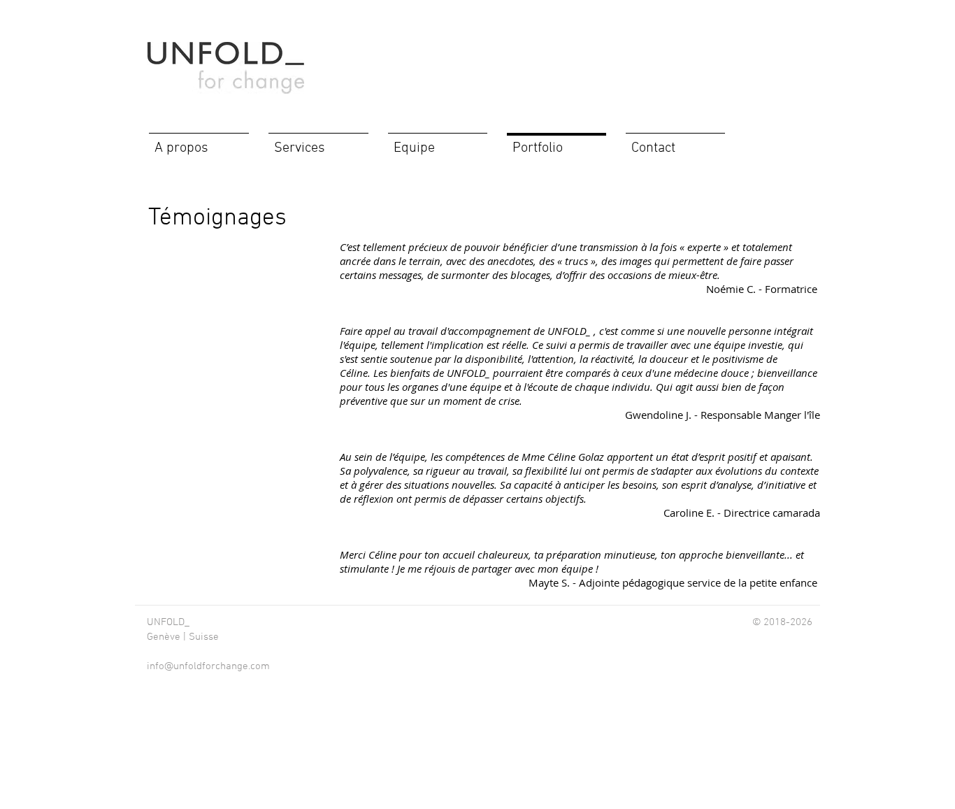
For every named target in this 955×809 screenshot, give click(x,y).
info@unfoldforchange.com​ (208, 666)
